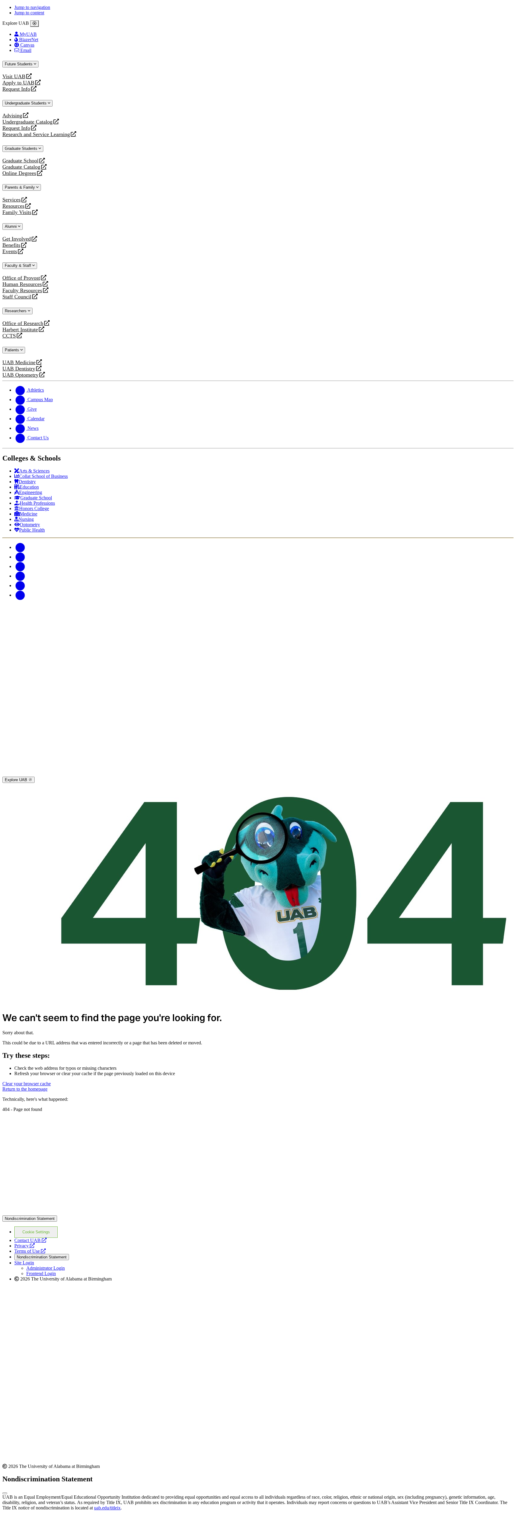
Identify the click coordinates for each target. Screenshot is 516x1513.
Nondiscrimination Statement (30, 1218)
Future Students (19, 64)
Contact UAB (30, 1240)
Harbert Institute (20, 330)
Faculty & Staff (18, 265)
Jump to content (29, 12)
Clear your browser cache (26, 1083)
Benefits (11, 245)
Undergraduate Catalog (27, 122)
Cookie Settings (36, 1232)
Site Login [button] (24, 1262)
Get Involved (16, 239)
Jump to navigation (32, 7)
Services (11, 200)
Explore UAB (16, 780)
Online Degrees (19, 173)
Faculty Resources (22, 290)
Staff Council (16, 297)
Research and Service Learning (36, 134)
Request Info (16, 89)
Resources (13, 206)
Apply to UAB (18, 83)
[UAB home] (258, 653)
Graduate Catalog (21, 167)
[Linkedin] (20, 595)
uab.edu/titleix (107, 1507)
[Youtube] (20, 575)
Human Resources (22, 284)
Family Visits (16, 212)
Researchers (16, 311)
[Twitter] (20, 556)
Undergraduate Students (26, 103)
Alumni (11, 226)
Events (10, 251)
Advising (12, 116)
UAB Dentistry (18, 369)
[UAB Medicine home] (258, 773)
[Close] (34, 23)
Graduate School (20, 161)
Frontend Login (41, 1273)
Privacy (24, 1245)
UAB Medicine (19, 362)
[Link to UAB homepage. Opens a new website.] (258, 1212)
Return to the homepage (24, 1089)
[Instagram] (20, 566)
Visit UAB (13, 76)
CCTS (10, 336)
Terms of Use (30, 1251)
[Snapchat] (20, 585)
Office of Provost (21, 278)
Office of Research (22, 323)
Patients (12, 350)
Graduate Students (22, 148)
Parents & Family (20, 187)
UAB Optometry (20, 375)
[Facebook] (20, 547)
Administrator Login (45, 1268)
